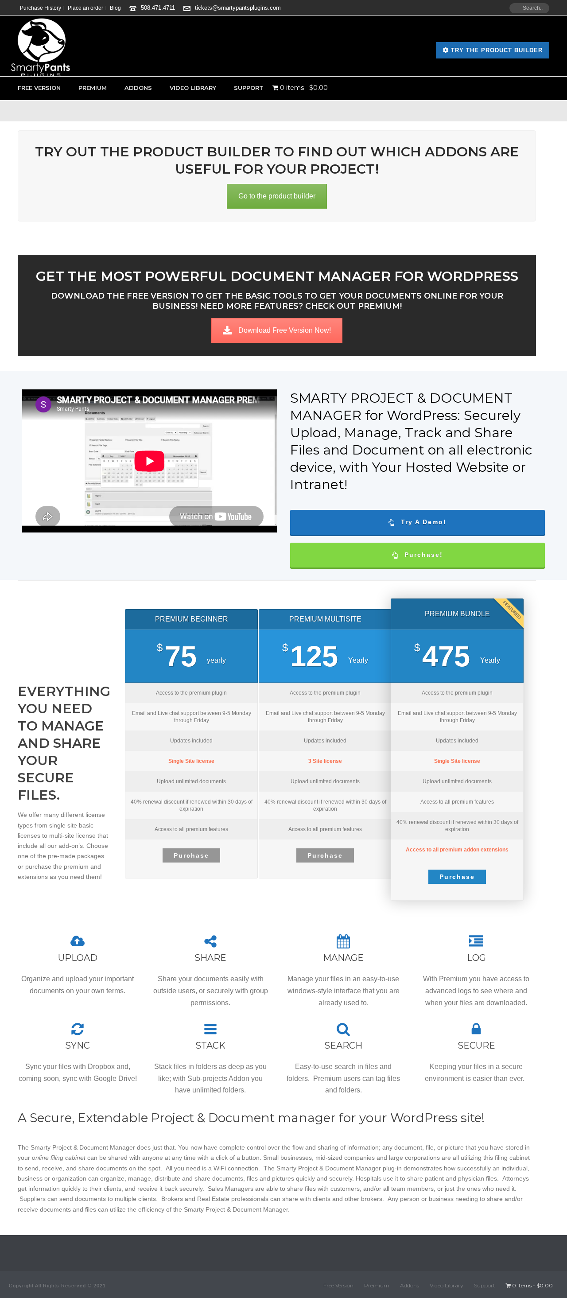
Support (249, 87)
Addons (138, 87)
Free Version (39, 87)
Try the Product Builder (496, 50)
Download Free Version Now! (284, 330)
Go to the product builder (276, 196)
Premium (92, 87)
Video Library (193, 87)
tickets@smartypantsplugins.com (238, 7)
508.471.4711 (158, 7)
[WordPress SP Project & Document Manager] (40, 46)
